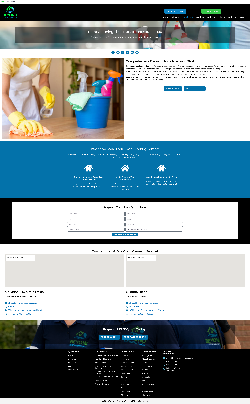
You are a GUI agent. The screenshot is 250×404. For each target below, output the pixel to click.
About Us (176, 17)
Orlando (124, 355)
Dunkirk (145, 362)
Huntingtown (147, 355)
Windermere (126, 395)
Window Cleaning (102, 384)
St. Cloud (124, 381)
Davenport (125, 384)
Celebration (126, 377)
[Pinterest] (132, 52)
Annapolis (146, 377)
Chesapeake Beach (150, 366)
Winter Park (125, 391)
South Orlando (127, 370)
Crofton (145, 388)
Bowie (144, 381)
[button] (211, 11)
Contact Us (73, 370)
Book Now (72, 362)
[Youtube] (137, 52)
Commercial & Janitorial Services (105, 372)
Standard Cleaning (103, 359)
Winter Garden (127, 388)
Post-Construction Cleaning (106, 377)
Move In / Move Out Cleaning (103, 367)
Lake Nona (125, 359)
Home (2, 1)
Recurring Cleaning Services (106, 355)
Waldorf (145, 370)
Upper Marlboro (148, 384)
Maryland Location (204, 17)
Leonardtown (147, 391)
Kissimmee (125, 373)
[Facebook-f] (113, 52)
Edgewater (146, 395)
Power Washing (101, 380)
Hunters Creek (126, 366)
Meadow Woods (127, 362)
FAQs (241, 17)
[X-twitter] (127, 52)
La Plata (145, 373)
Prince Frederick (148, 359)
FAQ (70, 366)
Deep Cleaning (101, 362)
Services (187, 17)
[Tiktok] (122, 52)
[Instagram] (118, 52)
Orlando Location (226, 17)
